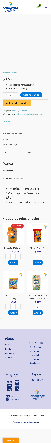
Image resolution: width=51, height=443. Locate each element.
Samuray (6, 121)
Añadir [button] (13, 262)
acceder (15, 202)
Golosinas (15, 72)
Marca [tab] (5, 139)
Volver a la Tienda (16, 103)
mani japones (20, 114)
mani (12, 114)
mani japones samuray (34, 114)
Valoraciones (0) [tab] (10, 144)
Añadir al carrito (31, 94)
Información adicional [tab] (12, 133)
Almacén (6, 72)
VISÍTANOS (19, 6)
